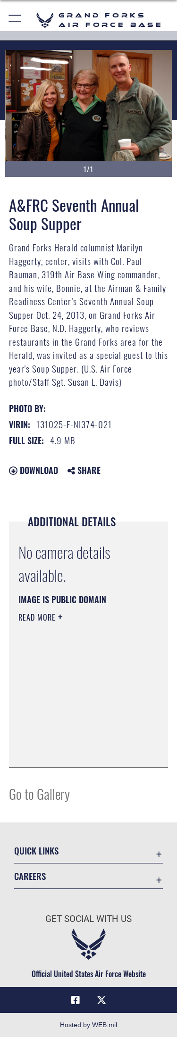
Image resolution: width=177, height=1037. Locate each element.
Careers (30, 876)
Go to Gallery (39, 793)
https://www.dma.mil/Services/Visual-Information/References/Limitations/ (75, 736)
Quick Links (36, 850)
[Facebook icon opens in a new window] (75, 1000)
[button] (15, 20)
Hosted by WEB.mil (88, 1025)
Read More (38, 617)
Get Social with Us (88, 918)
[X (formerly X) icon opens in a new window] (101, 1000)
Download (37, 470)
